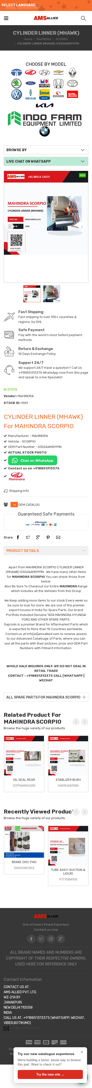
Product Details (22, 551)
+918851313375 (30, 372)
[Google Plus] (38, 537)
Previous (10, 226)
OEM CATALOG (29, 505)
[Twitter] (28, 537)
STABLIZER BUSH (68, 780)
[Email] (58, 537)
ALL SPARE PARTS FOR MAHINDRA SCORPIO (43, 697)
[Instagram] (51, 939)
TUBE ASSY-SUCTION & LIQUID (68, 871)
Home (28, 39)
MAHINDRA (44, 39)
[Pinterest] (48, 537)
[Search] (83, 18)
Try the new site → (50, 1074)
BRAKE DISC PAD (24, 862)
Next (82, 226)
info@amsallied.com (25, 1028)
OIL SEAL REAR (24, 780)
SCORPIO (62, 39)
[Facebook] (18, 537)
